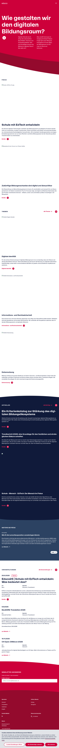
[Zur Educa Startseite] (4, 4)
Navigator (33, 704)
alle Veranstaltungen (44, 569)
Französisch (4, 704)
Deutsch (4, 702)
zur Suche (35, 716)
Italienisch (4, 706)
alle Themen (47, 211)
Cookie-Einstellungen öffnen (14, 744)
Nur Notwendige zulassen (35, 744)
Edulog (32, 702)
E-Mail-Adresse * (6, 678)
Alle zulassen (51, 744)
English (3, 709)
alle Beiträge (46, 405)
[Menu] (56, 3)
